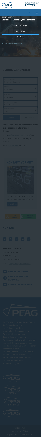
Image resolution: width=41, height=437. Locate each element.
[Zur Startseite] (9, 4)
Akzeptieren (20, 31)
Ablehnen (20, 37)
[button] (31, 13)
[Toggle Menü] (36, 13)
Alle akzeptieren (20, 25)
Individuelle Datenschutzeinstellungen (12, 43)
